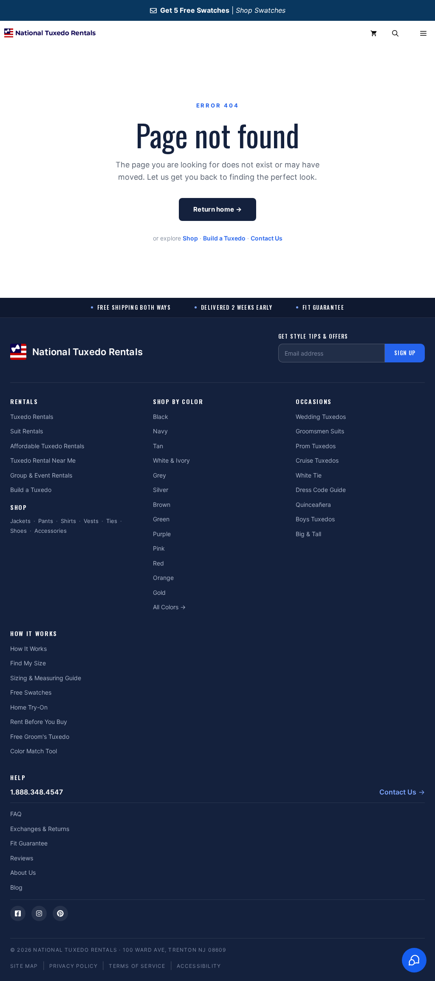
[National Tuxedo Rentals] (50, 33)
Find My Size (28, 663)
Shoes (18, 530)
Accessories (50, 530)
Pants (45, 520)
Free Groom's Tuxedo (39, 736)
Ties (111, 520)
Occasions (314, 401)
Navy (160, 431)
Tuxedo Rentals (31, 416)
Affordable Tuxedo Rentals (47, 446)
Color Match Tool (33, 751)
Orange (163, 577)
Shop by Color (178, 401)
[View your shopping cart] (373, 33)
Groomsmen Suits (320, 431)
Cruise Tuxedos (317, 460)
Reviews (21, 858)
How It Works (33, 633)
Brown (161, 504)
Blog (16, 887)
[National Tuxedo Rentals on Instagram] (39, 913)
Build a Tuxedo (224, 238)
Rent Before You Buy (38, 721)
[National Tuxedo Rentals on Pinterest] (60, 913)
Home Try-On (29, 707)
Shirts (68, 520)
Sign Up (404, 352)
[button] (395, 33)
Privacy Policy (73, 966)
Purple (162, 533)
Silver (160, 489)
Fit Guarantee (29, 843)
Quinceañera (313, 504)
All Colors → (169, 607)
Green (161, 519)
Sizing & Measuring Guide (45, 677)
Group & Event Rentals (41, 475)
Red (158, 563)
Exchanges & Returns (39, 828)
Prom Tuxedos (316, 446)
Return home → (217, 209)
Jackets (20, 520)
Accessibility (199, 966)
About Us (23, 872)
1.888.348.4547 (36, 792)
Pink (159, 548)
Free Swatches (30, 692)
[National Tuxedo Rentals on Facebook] (17, 913)
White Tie (309, 475)
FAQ (16, 813)
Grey (159, 475)
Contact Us (266, 238)
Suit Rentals (26, 431)
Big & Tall (308, 533)
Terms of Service (137, 966)
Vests (91, 520)
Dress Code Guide (321, 489)
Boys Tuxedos (315, 519)
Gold (159, 592)
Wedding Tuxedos (321, 416)
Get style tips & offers (313, 336)
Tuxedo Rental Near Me (43, 460)
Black (160, 416)
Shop (190, 238)
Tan (158, 446)
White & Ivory (171, 460)
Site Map (24, 966)
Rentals (24, 401)
